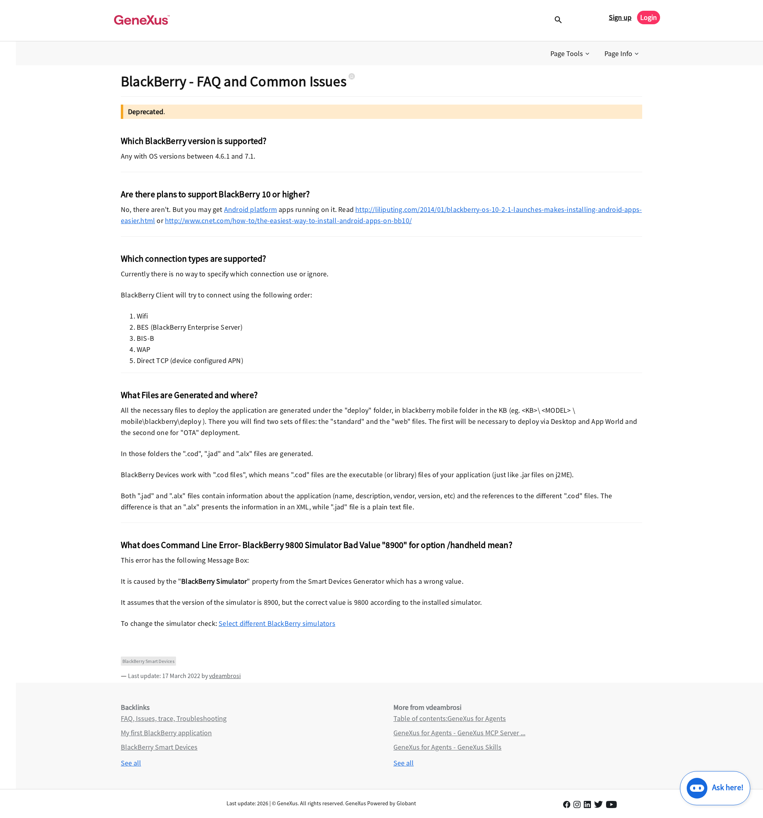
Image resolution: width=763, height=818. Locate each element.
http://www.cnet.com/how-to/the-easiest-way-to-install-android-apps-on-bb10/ (288, 220)
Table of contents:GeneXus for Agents (449, 718)
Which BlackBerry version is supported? (194, 140)
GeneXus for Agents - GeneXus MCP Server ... (459, 732)
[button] (570, 54)
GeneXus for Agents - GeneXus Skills (447, 747)
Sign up (620, 17)
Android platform (250, 209)
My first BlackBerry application (166, 732)
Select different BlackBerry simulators (277, 623)
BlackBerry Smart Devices (148, 661)
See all (131, 762)
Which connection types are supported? (193, 258)
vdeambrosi (225, 676)
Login (648, 17)
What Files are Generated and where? (189, 394)
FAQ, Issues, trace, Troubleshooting (174, 718)
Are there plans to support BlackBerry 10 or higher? (215, 194)
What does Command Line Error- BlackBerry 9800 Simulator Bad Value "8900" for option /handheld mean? (316, 544)
